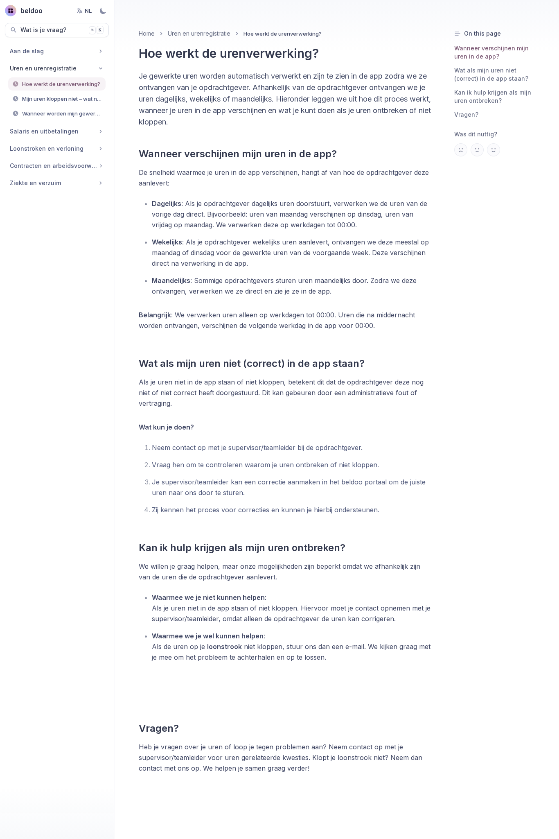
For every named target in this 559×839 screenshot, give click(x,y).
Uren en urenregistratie (199, 33)
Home (147, 33)
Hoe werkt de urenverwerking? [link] (282, 33)
